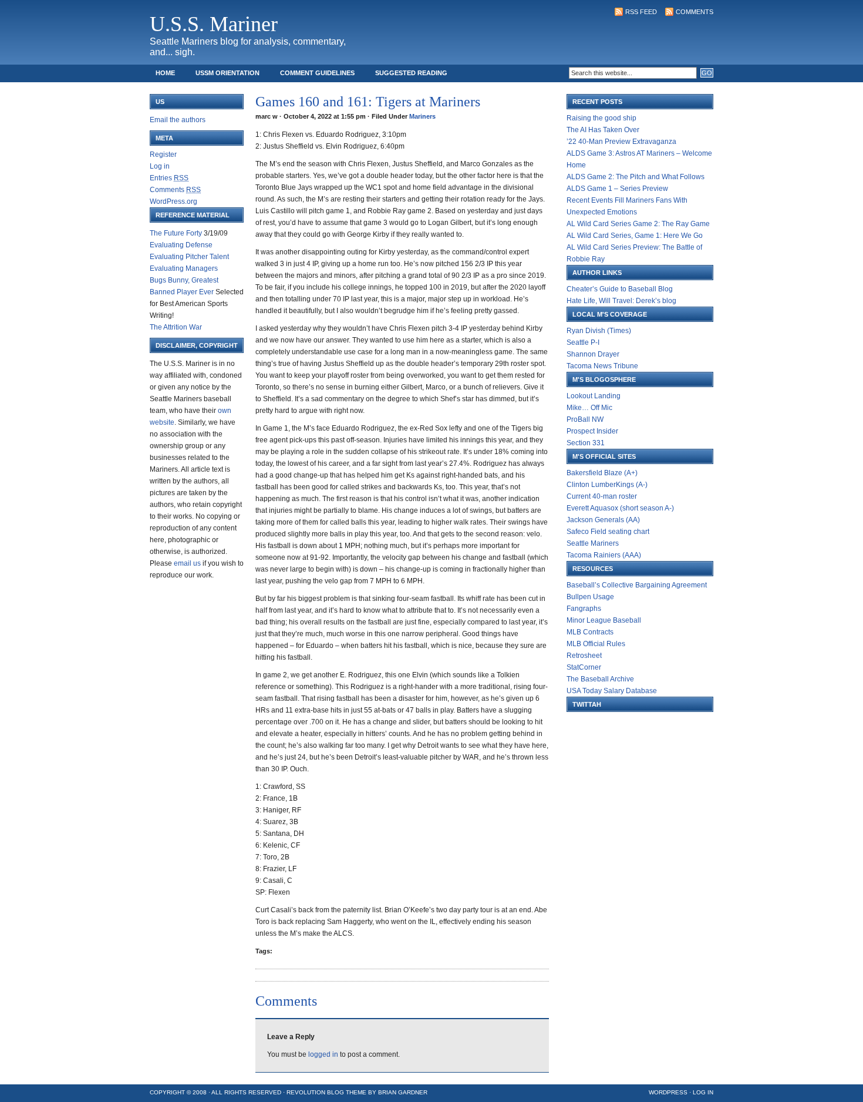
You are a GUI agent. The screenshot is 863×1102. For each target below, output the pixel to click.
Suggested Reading (411, 72)
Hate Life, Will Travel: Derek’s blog (621, 301)
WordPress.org (173, 201)
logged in (323, 1054)
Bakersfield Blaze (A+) (602, 473)
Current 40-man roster (602, 496)
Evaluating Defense (181, 245)
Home (165, 72)
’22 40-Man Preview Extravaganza (621, 141)
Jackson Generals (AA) (603, 520)
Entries (169, 178)
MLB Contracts (590, 632)
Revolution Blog (315, 1092)
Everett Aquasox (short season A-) (620, 508)
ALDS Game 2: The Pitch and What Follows (635, 177)
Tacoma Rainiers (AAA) (604, 555)
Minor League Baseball (604, 620)
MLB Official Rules (596, 644)
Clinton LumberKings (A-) (607, 485)
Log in (160, 166)
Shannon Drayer (593, 354)
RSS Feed (641, 11)
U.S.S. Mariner (214, 24)
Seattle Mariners (593, 543)
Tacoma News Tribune (602, 366)
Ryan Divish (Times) (599, 331)
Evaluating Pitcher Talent (189, 257)
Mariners (422, 116)
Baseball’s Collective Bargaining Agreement (637, 585)
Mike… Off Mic (589, 408)
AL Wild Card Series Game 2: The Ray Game (638, 224)
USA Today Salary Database (612, 691)
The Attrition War (176, 327)
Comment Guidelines (317, 72)
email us (187, 563)
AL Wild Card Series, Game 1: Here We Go (635, 235)
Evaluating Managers (184, 268)
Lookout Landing (594, 396)
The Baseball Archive (600, 679)
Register (163, 154)
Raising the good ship (601, 118)
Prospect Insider (592, 431)
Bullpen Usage (590, 597)
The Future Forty (176, 233)
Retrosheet (584, 655)
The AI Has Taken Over (603, 130)
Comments (694, 11)
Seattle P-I (583, 342)
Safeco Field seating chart (608, 532)
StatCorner (584, 667)
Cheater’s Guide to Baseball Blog (620, 289)
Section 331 (586, 443)
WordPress (668, 1092)
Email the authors (177, 120)
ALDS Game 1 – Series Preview (617, 188)
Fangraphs (584, 608)
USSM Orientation (227, 72)
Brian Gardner (402, 1092)
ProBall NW (585, 419)
